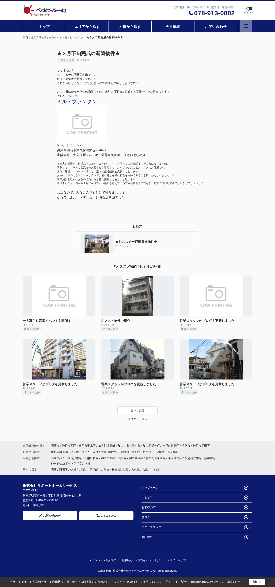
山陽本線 (57, 458)
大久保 (135, 469)
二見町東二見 (162, 452)
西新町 (94, 469)
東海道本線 (175, 458)
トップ (44, 27)
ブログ (146, 517)
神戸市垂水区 (87, 445)
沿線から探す (130, 27)
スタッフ (147, 497)
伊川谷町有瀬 (60, 452)
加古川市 (123, 445)
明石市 (55, 445)
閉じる (257, 581)
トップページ (150, 487)
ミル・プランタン (77, 101)
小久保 (75, 452)
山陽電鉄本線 (74, 458)
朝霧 (156, 469)
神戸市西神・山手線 (114, 458)
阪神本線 (210, 458)
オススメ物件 (66, 60)
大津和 (125, 452)
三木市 (136, 445)
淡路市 (186, 445)
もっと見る (137, 410)
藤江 (176, 452)
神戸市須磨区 (170, 445)
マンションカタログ (104, 560)
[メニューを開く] (246, 26)
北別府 (147, 452)
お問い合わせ (216, 27)
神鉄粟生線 (136, 458)
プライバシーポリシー (151, 560)
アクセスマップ (151, 527)
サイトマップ (178, 560)
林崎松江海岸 (120, 469)
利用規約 (127, 560)
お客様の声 (149, 507)
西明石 (63, 469)
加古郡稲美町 (151, 445)
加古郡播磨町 (106, 445)
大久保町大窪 (110, 452)
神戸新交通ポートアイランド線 (70, 463)
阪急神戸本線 (194, 458)
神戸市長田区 (201, 445)
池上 (85, 452)
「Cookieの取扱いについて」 (205, 582)
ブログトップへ (137, 419)
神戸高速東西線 (156, 458)
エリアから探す (87, 27)
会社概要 (173, 27)
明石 (54, 469)
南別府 (136, 452)
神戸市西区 (69, 445)
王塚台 (94, 452)
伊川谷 (74, 469)
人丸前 (105, 469)
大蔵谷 (146, 469)
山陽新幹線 (91, 458)
